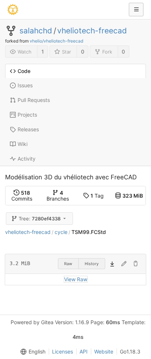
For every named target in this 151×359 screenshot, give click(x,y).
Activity (27, 158)
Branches (58, 196)
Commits (21, 196)
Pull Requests (34, 100)
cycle (61, 232)
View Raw (75, 279)
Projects (27, 114)
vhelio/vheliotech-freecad (56, 41)
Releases (28, 129)
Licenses (62, 351)
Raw (68, 263)
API (84, 351)
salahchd (35, 30)
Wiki (22, 144)
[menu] (31, 351)
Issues (25, 85)
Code (24, 71)
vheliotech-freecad (92, 30)
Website (103, 351)
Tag (97, 196)
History (92, 263)
